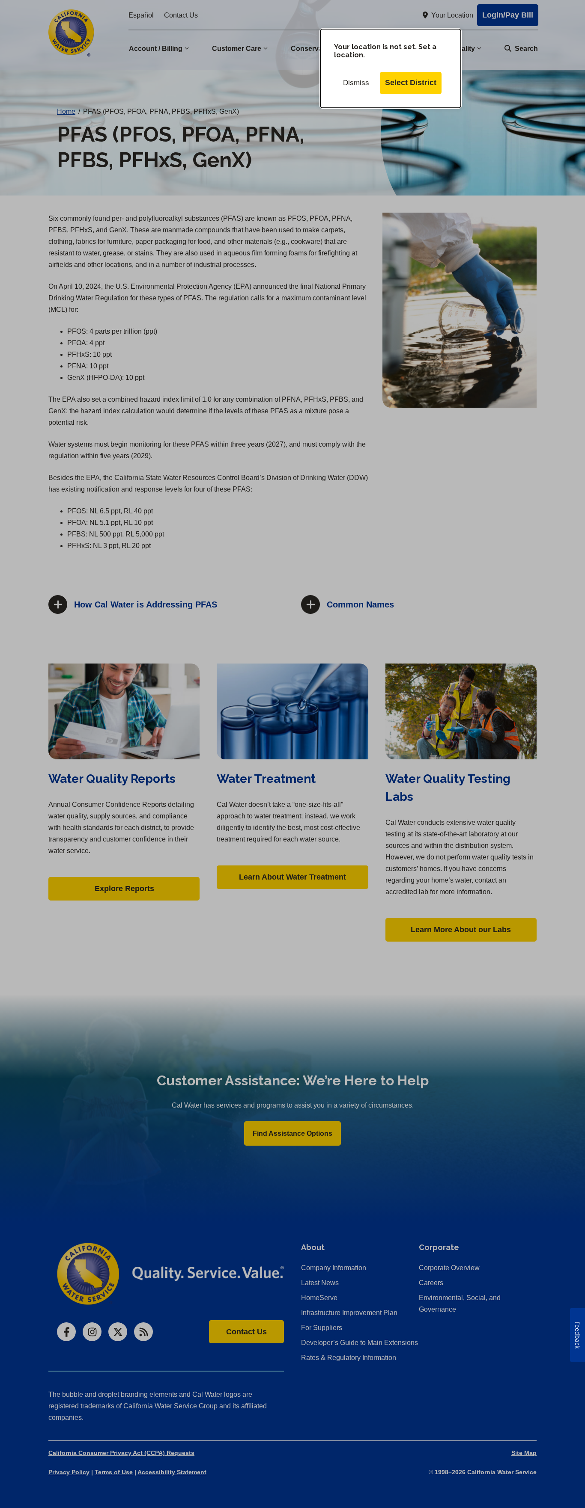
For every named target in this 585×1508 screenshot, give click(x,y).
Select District (410, 82)
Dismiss (356, 83)
